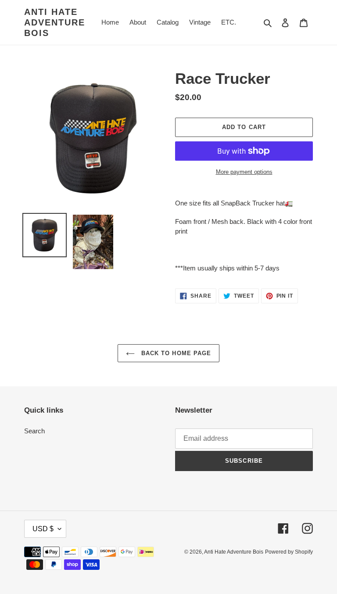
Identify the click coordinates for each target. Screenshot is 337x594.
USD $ (43, 529)
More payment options (244, 172)
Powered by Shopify (289, 552)
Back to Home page (175, 353)
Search (34, 431)
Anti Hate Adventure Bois (54, 22)
